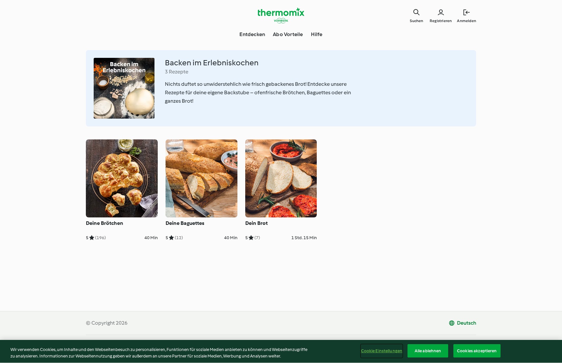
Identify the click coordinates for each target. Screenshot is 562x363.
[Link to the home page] (281, 15)
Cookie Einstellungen (382, 350)
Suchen (416, 21)
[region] (281, 351)
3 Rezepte (176, 72)
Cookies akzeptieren (477, 350)
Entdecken (252, 34)
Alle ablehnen (428, 350)
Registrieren (441, 21)
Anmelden (466, 21)
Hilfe (317, 34)
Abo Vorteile (288, 34)
